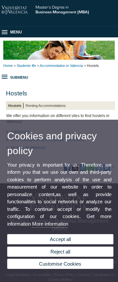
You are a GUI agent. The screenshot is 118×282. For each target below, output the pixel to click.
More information (50, 224)
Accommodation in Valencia (61, 66)
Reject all (60, 251)
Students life (26, 66)
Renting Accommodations (46, 106)
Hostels (14, 106)
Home (8, 66)
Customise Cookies (60, 264)
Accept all (60, 239)
